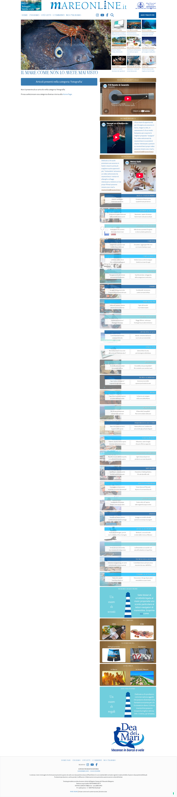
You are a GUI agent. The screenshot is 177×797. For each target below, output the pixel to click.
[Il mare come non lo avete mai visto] (66, 45)
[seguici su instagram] (97, 15)
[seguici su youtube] (102, 15)
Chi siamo (34, 15)
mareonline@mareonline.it (143, 152)
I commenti (58, 15)
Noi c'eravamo (73, 15)
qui (141, 613)
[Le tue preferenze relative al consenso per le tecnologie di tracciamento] (173, 793)
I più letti (46, 15)
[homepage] (88, 5)
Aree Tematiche (147, 15)
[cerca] (112, 15)
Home (25, 15)
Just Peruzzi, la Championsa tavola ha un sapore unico (134, 52)
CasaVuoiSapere (95, 771)
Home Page (67, 94)
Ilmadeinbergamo (83, 771)
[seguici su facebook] (107, 15)
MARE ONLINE (74, 791)
